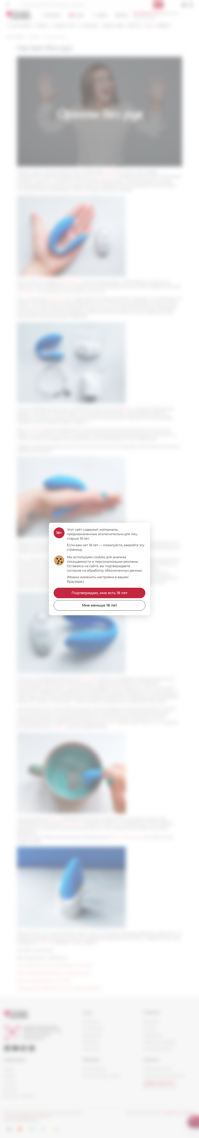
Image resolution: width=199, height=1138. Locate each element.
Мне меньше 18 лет (99, 605)
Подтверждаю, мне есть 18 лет (99, 593)
